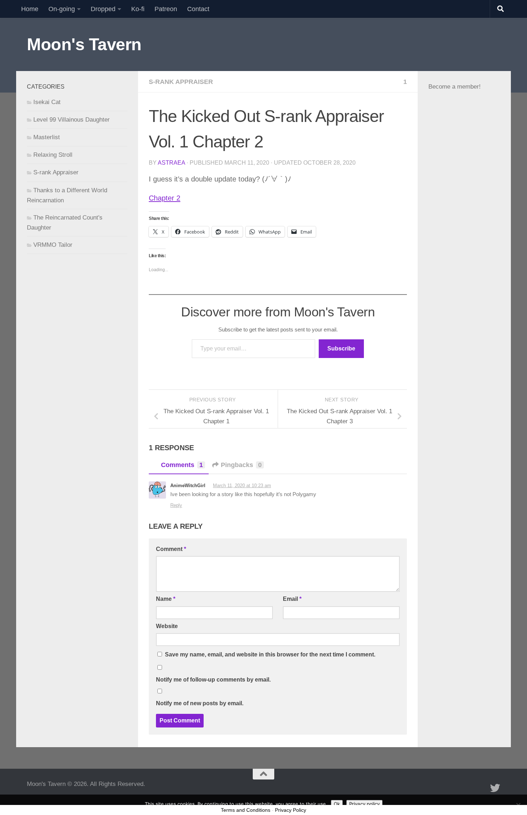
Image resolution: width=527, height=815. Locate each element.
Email (292, 599)
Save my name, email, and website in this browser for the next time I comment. (270, 654)
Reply (176, 505)
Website (167, 626)
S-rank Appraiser (181, 81)
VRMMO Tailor (52, 244)
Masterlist (46, 137)
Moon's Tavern (84, 44)
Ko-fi (137, 9)
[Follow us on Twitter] (495, 788)
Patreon (166, 9)
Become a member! (454, 86)
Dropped (103, 9)
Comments (182, 464)
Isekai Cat (47, 102)
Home (29, 9)
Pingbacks (241, 464)
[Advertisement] (464, 270)
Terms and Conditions (245, 810)
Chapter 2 (164, 198)
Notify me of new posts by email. (199, 703)
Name (165, 599)
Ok (337, 804)
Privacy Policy (290, 810)
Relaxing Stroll (52, 154)
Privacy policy (364, 804)
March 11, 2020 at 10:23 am (242, 485)
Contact (198, 9)
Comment (171, 549)
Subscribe (341, 348)
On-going (61, 9)
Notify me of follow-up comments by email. (213, 680)
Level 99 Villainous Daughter (71, 119)
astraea (171, 163)
